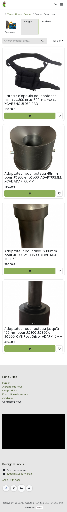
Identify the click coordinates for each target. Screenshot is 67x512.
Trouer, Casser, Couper (19, 14)
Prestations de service (15, 394)
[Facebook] (6, 488)
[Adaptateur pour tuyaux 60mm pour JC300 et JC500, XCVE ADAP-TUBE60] (33, 226)
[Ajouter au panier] (29, 115)
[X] (14, 488)
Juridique (7, 398)
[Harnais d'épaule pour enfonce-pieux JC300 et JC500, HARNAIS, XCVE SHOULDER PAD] (33, 71)
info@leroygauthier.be (19, 474)
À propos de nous (12, 386)
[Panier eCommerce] (56, 4)
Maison (6, 383)
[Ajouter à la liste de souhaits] (59, 115)
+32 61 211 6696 (11, 480)
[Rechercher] (42, 41)
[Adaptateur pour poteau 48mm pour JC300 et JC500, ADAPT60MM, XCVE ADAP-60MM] (33, 148)
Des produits (9, 390)
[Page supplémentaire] (29, 488)
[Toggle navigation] (62, 4)
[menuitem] (11, 27)
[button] (57, 41)
